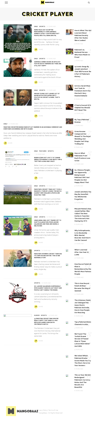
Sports (42, 26)
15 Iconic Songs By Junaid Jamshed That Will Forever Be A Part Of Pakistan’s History (82, 71)
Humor (37, 315)
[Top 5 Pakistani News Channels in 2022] (67, 322)
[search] (89, 2)
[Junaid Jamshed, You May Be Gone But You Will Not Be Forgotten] (67, 192)
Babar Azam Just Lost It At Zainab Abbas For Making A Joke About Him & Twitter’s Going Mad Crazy (48, 159)
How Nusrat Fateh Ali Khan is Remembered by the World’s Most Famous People (82, 269)
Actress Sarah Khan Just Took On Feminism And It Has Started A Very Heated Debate (82, 91)
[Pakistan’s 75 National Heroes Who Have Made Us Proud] (69, 51)
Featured (43, 151)
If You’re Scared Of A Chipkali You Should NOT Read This (82, 107)
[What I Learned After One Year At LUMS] (67, 250)
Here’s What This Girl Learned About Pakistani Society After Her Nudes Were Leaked (82, 35)
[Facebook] (67, 410)
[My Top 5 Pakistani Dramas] (69, 121)
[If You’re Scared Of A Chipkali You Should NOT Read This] (69, 107)
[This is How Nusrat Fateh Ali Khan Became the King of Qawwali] (67, 284)
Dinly (36, 26)
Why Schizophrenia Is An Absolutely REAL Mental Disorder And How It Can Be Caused (82, 235)
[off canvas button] (6, 2)
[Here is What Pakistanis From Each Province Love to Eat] (69, 155)
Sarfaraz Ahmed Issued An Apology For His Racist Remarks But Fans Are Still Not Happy (47, 63)
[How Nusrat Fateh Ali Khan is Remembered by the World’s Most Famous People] (67, 264)
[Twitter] (74, 410)
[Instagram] (80, 410)
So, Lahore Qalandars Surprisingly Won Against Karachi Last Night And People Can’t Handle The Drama (48, 288)
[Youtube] (86, 410)
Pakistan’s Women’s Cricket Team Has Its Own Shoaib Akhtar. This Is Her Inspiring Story (48, 255)
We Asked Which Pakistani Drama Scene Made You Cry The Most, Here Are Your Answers (82, 360)
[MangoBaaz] (22, 411)
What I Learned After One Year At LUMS (81, 252)
